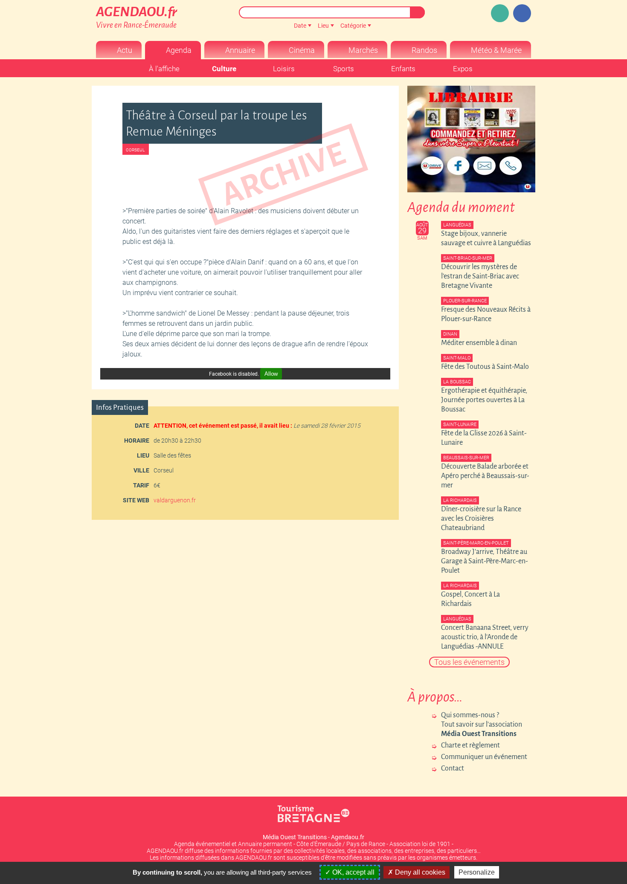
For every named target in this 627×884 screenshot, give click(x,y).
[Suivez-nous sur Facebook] (522, 13)
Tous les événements (469, 662)
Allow (271, 374)
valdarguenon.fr (175, 500)
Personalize (477, 872)
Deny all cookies (419, 872)
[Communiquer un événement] (500, 13)
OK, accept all (352, 872)
